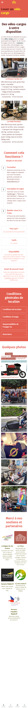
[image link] (14, 2)
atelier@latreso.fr (13, 181)
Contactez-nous (9, 278)
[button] (14, 309)
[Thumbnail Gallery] (14, 365)
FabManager (11, 194)
